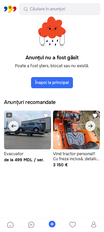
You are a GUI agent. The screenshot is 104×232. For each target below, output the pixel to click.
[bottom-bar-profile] (93, 225)
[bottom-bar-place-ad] (52, 225)
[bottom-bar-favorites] (72, 225)
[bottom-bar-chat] (31, 225)
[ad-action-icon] (46, 115)
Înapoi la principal (52, 82)
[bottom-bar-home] (10, 225)
